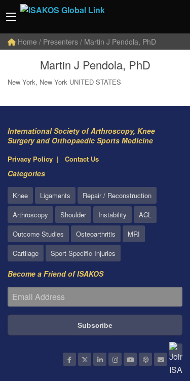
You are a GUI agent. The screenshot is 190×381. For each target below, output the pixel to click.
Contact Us (82, 159)
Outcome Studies (38, 234)
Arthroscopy (30, 214)
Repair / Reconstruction (117, 195)
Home (26, 41)
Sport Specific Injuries (83, 253)
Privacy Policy (30, 159)
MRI (134, 234)
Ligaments (55, 195)
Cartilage (26, 253)
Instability (112, 214)
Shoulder (73, 214)
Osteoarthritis (96, 234)
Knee (20, 195)
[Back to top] (157, 317)
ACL (145, 214)
